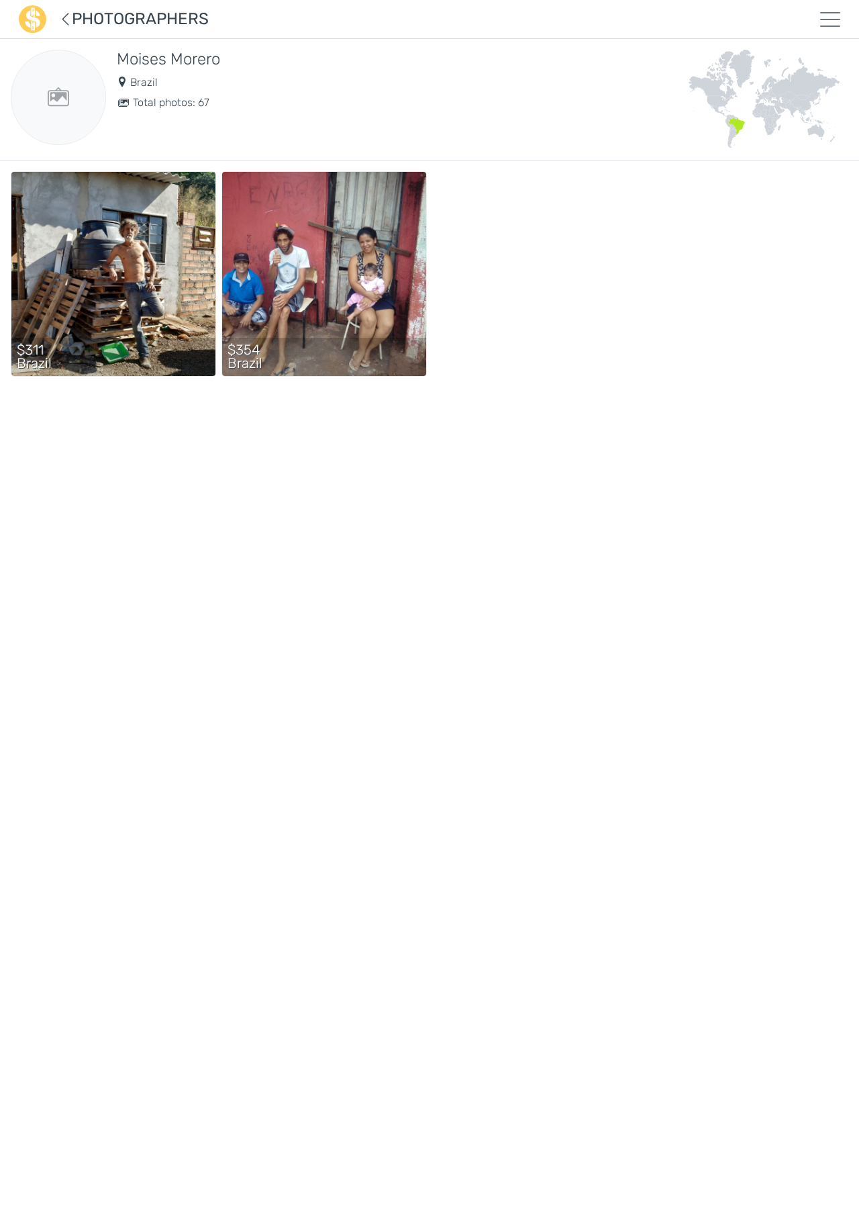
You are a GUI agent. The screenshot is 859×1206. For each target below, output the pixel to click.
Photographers (140, 18)
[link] (113, 276)
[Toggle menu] (830, 19)
